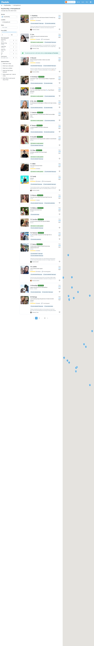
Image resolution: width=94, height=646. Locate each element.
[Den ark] (41, 183)
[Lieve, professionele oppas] (41, 273)
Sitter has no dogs (7, 63)
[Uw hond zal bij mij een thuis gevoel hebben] (41, 223)
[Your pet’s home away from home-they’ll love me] (41, 199)
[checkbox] (1, 63)
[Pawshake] (5, 2)
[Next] (47, 318)
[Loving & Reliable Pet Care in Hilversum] (41, 129)
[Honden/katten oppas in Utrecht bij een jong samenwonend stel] (41, 253)
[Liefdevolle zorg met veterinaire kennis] (41, 41)
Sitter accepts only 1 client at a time (9, 75)
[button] (69, 362)
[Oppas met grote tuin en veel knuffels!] (41, 289)
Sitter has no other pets (8, 66)
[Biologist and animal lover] (41, 211)
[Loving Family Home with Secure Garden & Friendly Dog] (41, 22)
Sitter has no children (7, 68)
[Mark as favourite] (59, 29)
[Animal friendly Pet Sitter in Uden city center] (41, 65)
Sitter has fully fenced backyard (8, 71)
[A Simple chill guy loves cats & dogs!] (41, 154)
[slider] (1, 32)
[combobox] (9, 16)
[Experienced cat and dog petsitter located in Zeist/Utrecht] (41, 141)
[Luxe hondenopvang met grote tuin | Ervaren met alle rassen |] (41, 304)
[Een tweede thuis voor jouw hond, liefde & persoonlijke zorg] (41, 116)
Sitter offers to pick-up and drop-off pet (9, 79)
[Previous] (33, 318)
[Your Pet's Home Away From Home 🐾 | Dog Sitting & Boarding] (41, 92)
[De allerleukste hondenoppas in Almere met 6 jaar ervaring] (41, 104)
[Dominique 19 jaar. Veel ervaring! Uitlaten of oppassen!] (41, 80)
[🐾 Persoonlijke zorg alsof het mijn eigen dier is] (41, 236)
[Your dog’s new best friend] (41, 167)
